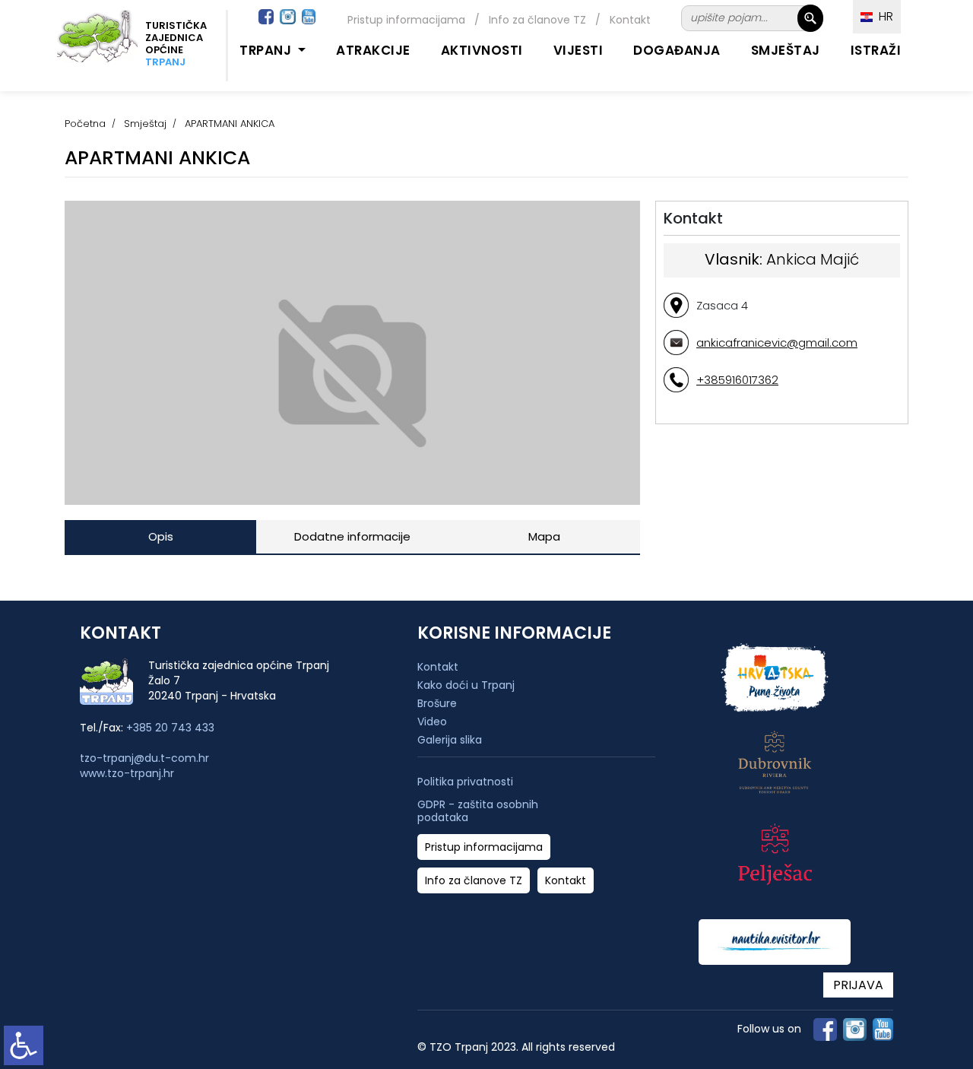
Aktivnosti (482, 50)
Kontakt (630, 19)
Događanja (677, 50)
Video (432, 721)
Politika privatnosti (465, 782)
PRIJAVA (858, 985)
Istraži (876, 50)
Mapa (544, 536)
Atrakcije (373, 50)
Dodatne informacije (352, 536)
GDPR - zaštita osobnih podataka (477, 811)
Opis (160, 536)
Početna (85, 123)
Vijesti (578, 50)
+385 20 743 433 (170, 727)
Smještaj (785, 50)
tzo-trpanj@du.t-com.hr (144, 758)
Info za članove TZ (537, 19)
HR (883, 16)
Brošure (437, 703)
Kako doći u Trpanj (466, 685)
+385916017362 (737, 380)
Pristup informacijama (406, 19)
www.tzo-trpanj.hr (127, 773)
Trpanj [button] (267, 50)
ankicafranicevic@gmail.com (776, 343)
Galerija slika (449, 739)
